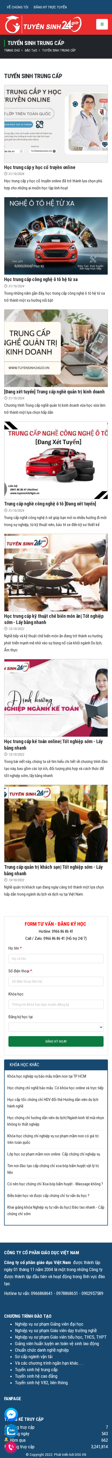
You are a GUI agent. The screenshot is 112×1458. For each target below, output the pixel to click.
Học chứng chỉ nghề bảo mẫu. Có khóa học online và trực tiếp (55, 1087)
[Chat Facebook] (11, 1414)
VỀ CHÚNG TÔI (17, 7)
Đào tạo (31, 50)
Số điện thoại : (20, 971)
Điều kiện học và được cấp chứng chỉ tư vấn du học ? (48, 1195)
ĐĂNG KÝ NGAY (56, 1041)
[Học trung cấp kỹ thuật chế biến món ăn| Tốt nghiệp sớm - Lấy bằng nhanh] (56, 572)
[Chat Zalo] (11, 1430)
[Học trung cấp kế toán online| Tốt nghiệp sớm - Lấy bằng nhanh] (56, 697)
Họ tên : (15, 948)
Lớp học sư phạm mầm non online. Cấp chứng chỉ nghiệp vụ (53, 1154)
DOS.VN (80, 1454)
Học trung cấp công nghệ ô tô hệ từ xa (40, 279)
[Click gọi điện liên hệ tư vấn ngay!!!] (11, 1447)
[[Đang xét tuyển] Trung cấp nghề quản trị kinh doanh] (56, 347)
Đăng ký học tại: (20, 1016)
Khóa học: (16, 994)
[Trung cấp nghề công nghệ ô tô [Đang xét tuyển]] (56, 460)
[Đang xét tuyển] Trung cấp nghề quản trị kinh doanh (54, 391)
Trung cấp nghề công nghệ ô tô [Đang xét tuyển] (50, 504)
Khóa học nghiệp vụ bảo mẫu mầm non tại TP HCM (46, 1076)
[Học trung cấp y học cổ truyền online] (56, 123)
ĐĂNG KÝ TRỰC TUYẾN (50, 7)
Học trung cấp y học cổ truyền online (39, 167)
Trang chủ (12, 50)
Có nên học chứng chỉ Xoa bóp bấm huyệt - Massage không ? (55, 1184)
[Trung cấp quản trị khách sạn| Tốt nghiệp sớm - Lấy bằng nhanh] (56, 823)
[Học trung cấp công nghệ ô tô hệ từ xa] (56, 235)
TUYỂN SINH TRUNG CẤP (59, 50)
